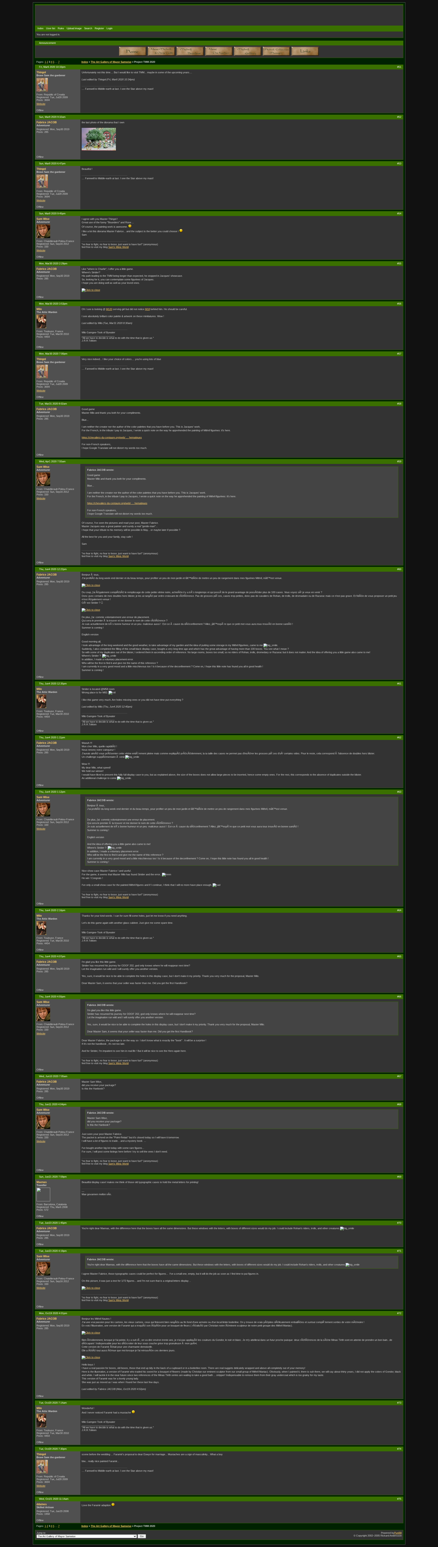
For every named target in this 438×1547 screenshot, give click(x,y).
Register (99, 28)
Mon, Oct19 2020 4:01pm (53, 1313)
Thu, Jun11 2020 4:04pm (52, 1104)
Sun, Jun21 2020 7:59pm (53, 1176)
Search (88, 28)
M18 (147, 309)
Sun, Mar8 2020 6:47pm (52, 163)
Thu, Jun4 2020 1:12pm (52, 791)
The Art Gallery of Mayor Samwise (111, 62)
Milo (39, 309)
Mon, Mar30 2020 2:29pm (53, 263)
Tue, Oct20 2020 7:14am (53, 1402)
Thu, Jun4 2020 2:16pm (52, 910)
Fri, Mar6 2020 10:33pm (52, 67)
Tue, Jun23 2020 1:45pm (53, 1222)
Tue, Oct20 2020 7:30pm (53, 1448)
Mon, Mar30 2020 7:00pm (53, 353)
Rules (61, 28)
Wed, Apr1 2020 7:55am (52, 461)
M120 (109, 309)
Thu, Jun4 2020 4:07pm (52, 956)
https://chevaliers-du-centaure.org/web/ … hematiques (112, 437)
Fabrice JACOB (46, 122)
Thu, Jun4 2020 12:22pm (53, 569)
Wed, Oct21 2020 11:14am (53, 1498)
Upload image (74, 28)
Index (40, 28)
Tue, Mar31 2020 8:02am (53, 403)
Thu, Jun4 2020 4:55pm (52, 996)
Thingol (41, 72)
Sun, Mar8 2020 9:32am (52, 117)
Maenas (41, 1182)
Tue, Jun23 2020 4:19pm (53, 1251)
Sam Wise (43, 219)
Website (40, 104)
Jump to (40, 1532)
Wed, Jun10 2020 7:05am (53, 1076)
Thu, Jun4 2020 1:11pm (52, 737)
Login (109, 28)
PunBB (398, 1532)
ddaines (41, 1504)
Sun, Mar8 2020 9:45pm (52, 213)
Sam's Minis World (118, 247)
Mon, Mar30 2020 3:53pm (53, 303)
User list (50, 28)
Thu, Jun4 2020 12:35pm (53, 683)
